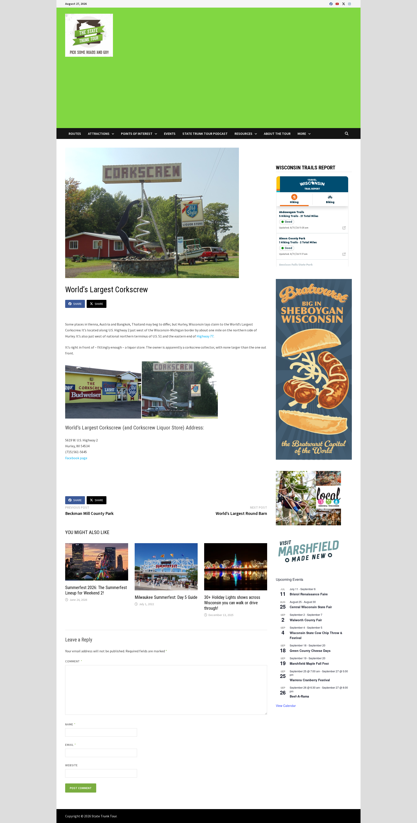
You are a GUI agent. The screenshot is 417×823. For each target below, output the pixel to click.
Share (77, 304)
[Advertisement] (208, 95)
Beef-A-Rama (299, 696)
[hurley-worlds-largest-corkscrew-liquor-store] (103, 389)
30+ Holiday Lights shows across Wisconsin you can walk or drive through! (232, 603)
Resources (243, 133)
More (302, 133)
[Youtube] (337, 3)
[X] (344, 3)
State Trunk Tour (104, 816)
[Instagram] (349, 3)
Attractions (98, 133)
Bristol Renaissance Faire (309, 594)
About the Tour (277, 133)
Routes (75, 133)
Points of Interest (136, 133)
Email (70, 745)
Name (70, 724)
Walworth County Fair (306, 620)
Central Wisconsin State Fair (311, 607)
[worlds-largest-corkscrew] (180, 389)
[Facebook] (331, 3)
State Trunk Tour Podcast (205, 133)
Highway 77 (205, 336)
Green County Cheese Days (310, 650)
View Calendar (286, 705)
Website (71, 765)
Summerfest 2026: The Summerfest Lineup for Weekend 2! (96, 590)
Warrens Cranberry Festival (310, 680)
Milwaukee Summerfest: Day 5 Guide (166, 597)
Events (169, 133)
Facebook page (76, 458)
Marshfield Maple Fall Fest (309, 663)
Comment (73, 661)
